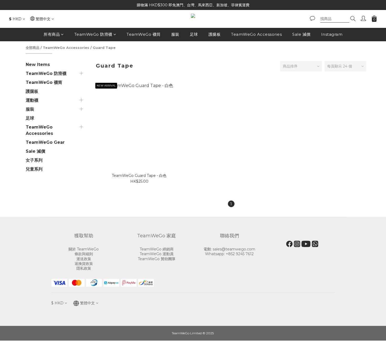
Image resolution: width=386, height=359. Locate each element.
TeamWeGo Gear (45, 142)
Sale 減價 (301, 34)
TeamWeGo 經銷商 (157, 249)
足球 (194, 34)
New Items (38, 64)
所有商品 (52, 34)
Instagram (332, 34)
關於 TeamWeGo (84, 249)
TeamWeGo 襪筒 (144, 34)
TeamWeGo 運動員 (157, 254)
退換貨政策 (84, 263)
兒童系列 (34, 169)
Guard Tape (104, 47)
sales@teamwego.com (234, 249)
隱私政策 (83, 268)
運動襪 (32, 100)
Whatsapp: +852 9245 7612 (229, 254)
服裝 (175, 34)
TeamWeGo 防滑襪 (93, 34)
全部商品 (32, 47)
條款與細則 (84, 254)
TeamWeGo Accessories (256, 34)
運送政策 (83, 259)
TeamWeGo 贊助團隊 (156, 259)
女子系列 (34, 160)
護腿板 (214, 34)
